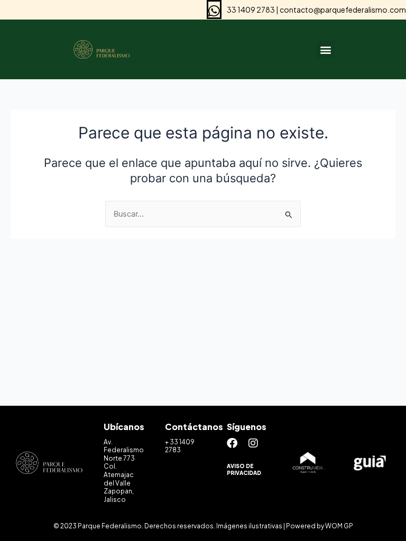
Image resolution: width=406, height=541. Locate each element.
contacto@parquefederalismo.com (343, 9)
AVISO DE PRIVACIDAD (244, 469)
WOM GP (339, 526)
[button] (325, 49)
